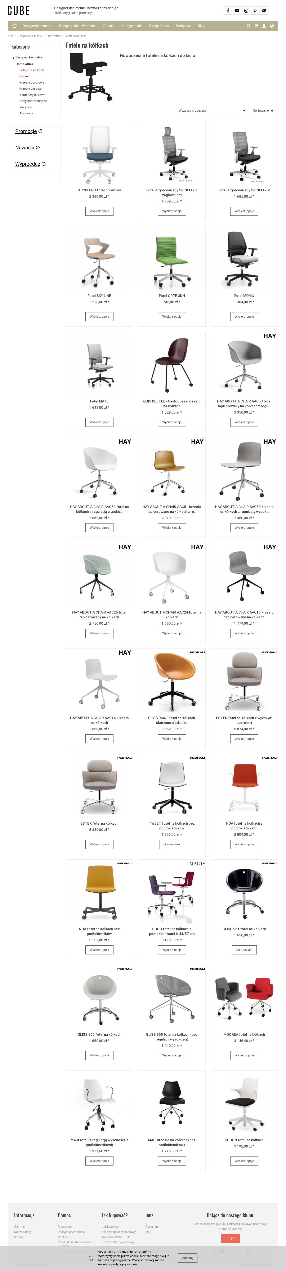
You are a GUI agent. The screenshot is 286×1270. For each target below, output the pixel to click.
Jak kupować (110, 1226)
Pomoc (64, 1215)
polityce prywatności (124, 1264)
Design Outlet (159, 26)
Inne (149, 1215)
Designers (183, 26)
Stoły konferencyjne (33, 101)
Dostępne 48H (131, 26)
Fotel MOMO (244, 296)
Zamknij (187, 1258)
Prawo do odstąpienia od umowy (74, 1243)
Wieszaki (25, 107)
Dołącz (230, 1238)
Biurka (23, 76)
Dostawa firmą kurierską (118, 1242)
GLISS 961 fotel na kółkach (244, 929)
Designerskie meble (37, 26)
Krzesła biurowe (30, 88)
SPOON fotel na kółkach (244, 1140)
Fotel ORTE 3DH (172, 296)
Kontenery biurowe (32, 95)
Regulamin (65, 1226)
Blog (201, 26)
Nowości (24, 148)
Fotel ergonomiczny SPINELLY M (244, 190)
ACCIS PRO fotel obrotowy (99, 190)
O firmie (19, 1226)
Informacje (24, 1215)
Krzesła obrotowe (31, 82)
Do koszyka (172, 844)
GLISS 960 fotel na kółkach (99, 1034)
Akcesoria (26, 113)
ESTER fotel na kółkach (99, 823)
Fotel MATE (99, 401)
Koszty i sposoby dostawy (119, 1232)
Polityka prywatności (71, 1232)
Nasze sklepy (23, 1232)
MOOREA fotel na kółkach (244, 1034)
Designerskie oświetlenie (78, 26)
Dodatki (109, 26)
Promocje (26, 131)
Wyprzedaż (27, 164)
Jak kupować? (115, 1215)
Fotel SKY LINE (99, 296)
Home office (24, 64)
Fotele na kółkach (31, 70)
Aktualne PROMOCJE (116, 1237)
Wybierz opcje (99, 211)
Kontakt (19, 1237)
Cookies (63, 1237)
